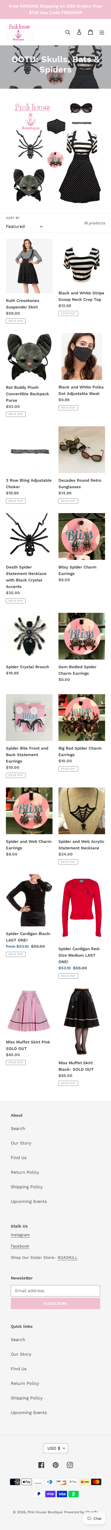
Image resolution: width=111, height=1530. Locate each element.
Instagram (20, 1234)
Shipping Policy (27, 1186)
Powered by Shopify (81, 1512)
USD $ (53, 1448)
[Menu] (101, 32)
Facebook (20, 1246)
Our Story (21, 1143)
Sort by (13, 218)
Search (18, 1128)
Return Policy (25, 1172)
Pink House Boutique (45, 1512)
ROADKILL (68, 1257)
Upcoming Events (29, 1201)
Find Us (18, 1157)
